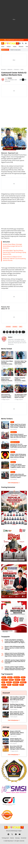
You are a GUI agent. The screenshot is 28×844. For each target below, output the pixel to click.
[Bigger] (25, 79)
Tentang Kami (5, 838)
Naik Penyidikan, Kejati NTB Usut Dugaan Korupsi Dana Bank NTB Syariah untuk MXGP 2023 (17, 698)
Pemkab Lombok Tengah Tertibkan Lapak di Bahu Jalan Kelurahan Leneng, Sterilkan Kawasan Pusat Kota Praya (15, 668)
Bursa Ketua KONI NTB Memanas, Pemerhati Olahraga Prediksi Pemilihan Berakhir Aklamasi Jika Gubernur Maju (17, 747)
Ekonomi (21, 46)
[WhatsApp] (19, 332)
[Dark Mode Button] (19, 43)
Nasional (15, 326)
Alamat (12, 838)
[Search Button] (22, 43)
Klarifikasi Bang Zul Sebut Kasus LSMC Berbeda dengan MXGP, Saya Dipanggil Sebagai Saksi (17, 706)
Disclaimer (23, 838)
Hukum (9, 46)
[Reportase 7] (10, 43)
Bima (12, 422)
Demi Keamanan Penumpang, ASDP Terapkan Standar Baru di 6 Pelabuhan (6, 396)
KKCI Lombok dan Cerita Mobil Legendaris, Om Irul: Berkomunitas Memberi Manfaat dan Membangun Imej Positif (17, 713)
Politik (14, 46)
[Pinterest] (16, 332)
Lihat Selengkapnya (13, 482)
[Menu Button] (25, 43)
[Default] (23, 79)
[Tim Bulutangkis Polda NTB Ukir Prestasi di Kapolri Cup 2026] (21, 389)
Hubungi (17, 838)
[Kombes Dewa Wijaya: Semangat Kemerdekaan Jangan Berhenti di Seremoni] (7, 355)
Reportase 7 (11, 841)
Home (2, 46)
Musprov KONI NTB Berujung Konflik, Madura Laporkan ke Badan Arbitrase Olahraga (18, 456)
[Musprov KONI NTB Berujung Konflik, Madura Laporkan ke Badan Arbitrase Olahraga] (5, 455)
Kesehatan (13, 432)
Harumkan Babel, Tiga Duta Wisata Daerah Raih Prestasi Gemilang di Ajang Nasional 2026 (14, 252)
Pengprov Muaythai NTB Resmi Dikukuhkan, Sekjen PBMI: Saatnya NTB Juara (20, 379)
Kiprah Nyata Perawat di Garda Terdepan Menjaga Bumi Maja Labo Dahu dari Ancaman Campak (18, 436)
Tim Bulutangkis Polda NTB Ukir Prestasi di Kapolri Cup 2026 (21, 396)
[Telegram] (13, 332)
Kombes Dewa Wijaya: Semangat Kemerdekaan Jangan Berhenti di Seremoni (12, 246)
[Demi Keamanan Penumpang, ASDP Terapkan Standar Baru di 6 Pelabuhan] (7, 389)
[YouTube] (19, 834)
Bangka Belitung (15, 442)
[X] (10, 332)
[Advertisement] (14, 112)
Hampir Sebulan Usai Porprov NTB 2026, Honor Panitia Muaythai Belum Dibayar (17, 740)
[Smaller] (20, 79)
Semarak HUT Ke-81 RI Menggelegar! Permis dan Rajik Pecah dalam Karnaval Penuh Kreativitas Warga (18, 446)
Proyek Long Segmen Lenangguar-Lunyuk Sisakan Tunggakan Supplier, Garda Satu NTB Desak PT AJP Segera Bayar (18, 466)
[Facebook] (7, 332)
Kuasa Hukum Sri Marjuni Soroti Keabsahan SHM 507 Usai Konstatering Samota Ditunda (14, 258)
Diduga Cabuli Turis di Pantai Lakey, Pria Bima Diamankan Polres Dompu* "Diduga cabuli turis (18, 426)
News (20, 326)
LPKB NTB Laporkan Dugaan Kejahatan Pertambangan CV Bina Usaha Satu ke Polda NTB (15, 661)
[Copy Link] (4, 332)
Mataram (8, 326)
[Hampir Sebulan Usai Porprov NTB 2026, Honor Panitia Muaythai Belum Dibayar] (6, 741)
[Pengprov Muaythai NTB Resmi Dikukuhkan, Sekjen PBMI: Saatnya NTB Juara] (21, 372)
